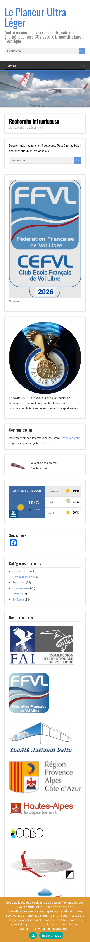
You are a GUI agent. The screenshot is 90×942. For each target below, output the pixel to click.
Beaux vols (19, 571)
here (43, 443)
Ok (33, 935)
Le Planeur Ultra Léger (35, 17)
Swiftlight (18, 599)
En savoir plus (51, 935)
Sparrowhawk (20, 588)
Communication (22, 576)
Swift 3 (16, 593)
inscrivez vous (71, 437)
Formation (18, 582)
